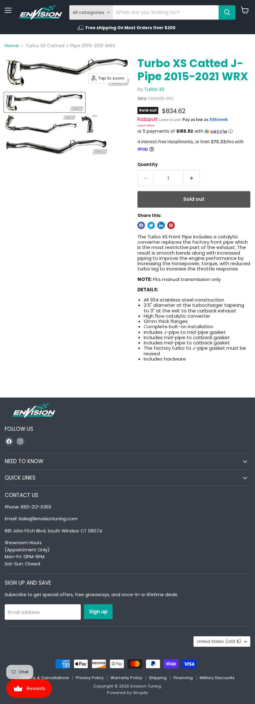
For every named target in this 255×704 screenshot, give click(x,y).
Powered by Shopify (127, 693)
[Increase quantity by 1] (192, 178)
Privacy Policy (90, 678)
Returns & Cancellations (45, 678)
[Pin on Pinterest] (171, 225)
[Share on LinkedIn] (161, 225)
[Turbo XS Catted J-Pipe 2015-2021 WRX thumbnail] (44, 102)
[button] (193, 131)
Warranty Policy (126, 678)
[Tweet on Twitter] (151, 225)
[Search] (227, 12)
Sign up (98, 611)
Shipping (158, 678)
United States (219, 641)
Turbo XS (154, 89)
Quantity (147, 164)
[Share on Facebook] (141, 225)
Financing (183, 678)
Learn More (146, 125)
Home (12, 45)
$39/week (219, 119)
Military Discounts (217, 678)
